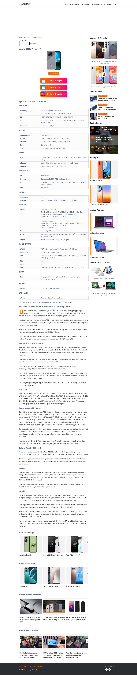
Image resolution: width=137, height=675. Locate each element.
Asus (29, 37)
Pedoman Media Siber (36, 666)
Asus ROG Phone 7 (73, 555)
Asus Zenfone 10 (26, 555)
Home (20, 37)
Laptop (109, 4)
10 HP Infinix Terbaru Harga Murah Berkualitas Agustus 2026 (30, 619)
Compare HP (85, 4)
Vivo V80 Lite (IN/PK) (73, 586)
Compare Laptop (96, 4)
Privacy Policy (23, 666)
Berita (66, 4)
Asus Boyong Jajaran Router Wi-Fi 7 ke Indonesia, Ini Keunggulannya (76, 655)
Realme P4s (24, 586)
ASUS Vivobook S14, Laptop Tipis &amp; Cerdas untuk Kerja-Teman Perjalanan (53, 655)
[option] (30, 546)
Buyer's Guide (74, 4)
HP (104, 4)
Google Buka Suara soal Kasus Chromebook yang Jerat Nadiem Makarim (29, 655)
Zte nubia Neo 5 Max (50, 586)
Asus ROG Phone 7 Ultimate (53, 555)
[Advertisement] (68, 22)
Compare (54, 74)
